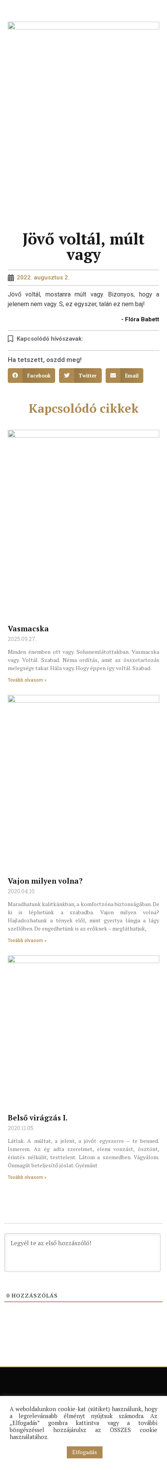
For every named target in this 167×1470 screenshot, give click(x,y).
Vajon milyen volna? (45, 881)
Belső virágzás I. (38, 1117)
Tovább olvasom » (27, 680)
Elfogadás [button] (84, 1452)
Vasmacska (28, 628)
